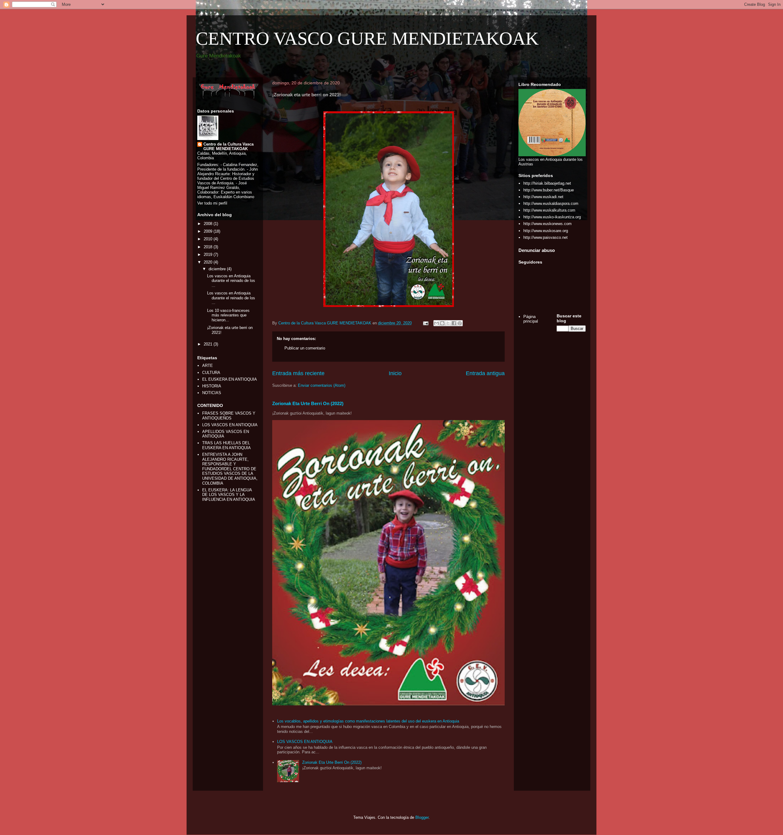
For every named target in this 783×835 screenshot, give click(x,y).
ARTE (207, 365)
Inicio (395, 373)
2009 (208, 231)
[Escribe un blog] (442, 323)
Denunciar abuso (536, 250)
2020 (208, 262)
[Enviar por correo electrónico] (436, 323)
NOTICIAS (211, 392)
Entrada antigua (485, 373)
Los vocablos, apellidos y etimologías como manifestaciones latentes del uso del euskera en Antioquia (368, 721)
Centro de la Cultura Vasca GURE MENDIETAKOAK (228, 146)
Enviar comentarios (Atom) (321, 385)
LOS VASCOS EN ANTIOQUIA (304, 741)
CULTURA (211, 372)
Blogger (422, 817)
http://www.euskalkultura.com (549, 210)
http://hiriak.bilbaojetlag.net (547, 183)
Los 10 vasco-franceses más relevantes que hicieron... (228, 315)
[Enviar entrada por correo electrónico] (425, 323)
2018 (208, 247)
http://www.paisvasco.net (545, 237)
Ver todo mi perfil (212, 203)
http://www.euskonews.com (547, 223)
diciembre (218, 269)
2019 (208, 254)
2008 (208, 223)
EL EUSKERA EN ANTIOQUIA (229, 379)
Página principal (530, 319)
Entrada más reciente (298, 373)
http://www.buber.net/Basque (548, 190)
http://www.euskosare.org (545, 230)
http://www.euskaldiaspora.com (550, 203)
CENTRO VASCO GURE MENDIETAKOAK (367, 38)
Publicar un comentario (304, 348)
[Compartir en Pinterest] (460, 323)
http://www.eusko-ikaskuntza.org (552, 217)
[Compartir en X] (448, 323)
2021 (208, 344)
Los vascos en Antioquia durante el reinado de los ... (231, 281)
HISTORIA (211, 386)
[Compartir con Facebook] (454, 323)
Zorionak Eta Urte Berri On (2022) (307, 403)
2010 (208, 239)
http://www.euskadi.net (543, 196)
